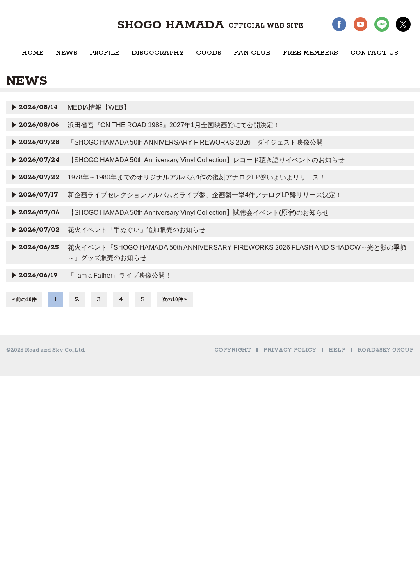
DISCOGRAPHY (158, 52)
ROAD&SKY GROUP (386, 350)
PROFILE (104, 52)
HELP (337, 350)
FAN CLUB (252, 52)
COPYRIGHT (233, 350)
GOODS (208, 52)
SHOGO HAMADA (210, 25)
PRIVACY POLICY (289, 350)
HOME (32, 52)
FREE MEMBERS (310, 52)
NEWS (67, 52)
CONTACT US (374, 52)
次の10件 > (174, 299)
